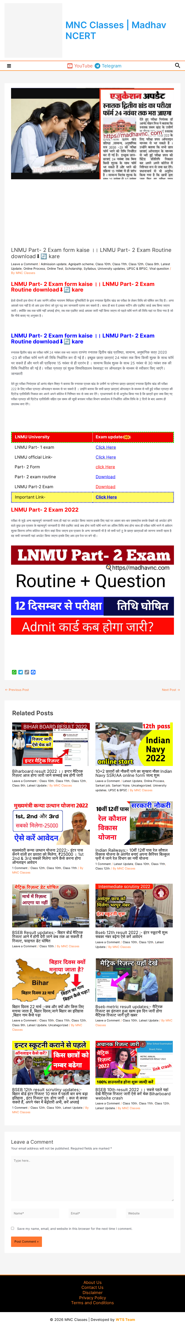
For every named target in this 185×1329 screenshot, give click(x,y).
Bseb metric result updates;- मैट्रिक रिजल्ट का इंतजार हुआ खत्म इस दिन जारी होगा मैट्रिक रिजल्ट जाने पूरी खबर (128, 1010)
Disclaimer (93, 1292)
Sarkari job (102, 785)
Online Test (55, 268)
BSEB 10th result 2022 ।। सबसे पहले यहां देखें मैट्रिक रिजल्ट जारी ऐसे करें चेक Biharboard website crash (133, 1093)
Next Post (171, 690)
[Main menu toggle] (9, 65)
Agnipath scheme (81, 264)
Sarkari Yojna (121, 785)
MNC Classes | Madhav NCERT (115, 30)
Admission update (54, 264)
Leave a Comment (24, 264)
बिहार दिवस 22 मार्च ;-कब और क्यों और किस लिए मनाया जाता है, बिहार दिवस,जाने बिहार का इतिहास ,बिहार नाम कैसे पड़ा (48, 1010)
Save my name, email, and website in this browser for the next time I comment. (74, 1228)
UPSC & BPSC (137, 268)
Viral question (159, 268)
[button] (177, 66)
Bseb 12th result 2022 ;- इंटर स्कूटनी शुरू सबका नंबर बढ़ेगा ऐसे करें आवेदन (131, 934)
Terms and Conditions (92, 1302)
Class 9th (152, 264)
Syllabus (90, 268)
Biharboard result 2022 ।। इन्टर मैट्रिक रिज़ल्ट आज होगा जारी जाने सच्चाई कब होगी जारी (47, 773)
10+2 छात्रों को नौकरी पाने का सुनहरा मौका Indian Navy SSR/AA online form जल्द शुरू (133, 773)
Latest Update (36, 785)
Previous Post (17, 690)
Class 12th (136, 264)
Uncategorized (141, 785)
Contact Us (92, 1287)
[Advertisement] (92, 213)
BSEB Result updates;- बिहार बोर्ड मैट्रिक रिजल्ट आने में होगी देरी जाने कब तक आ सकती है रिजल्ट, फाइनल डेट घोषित (47, 936)
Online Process (34, 268)
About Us (92, 1282)
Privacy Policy (92, 1297)
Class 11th (119, 264)
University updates (111, 268)
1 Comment (20, 868)
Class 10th (103, 264)
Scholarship (73, 268)
